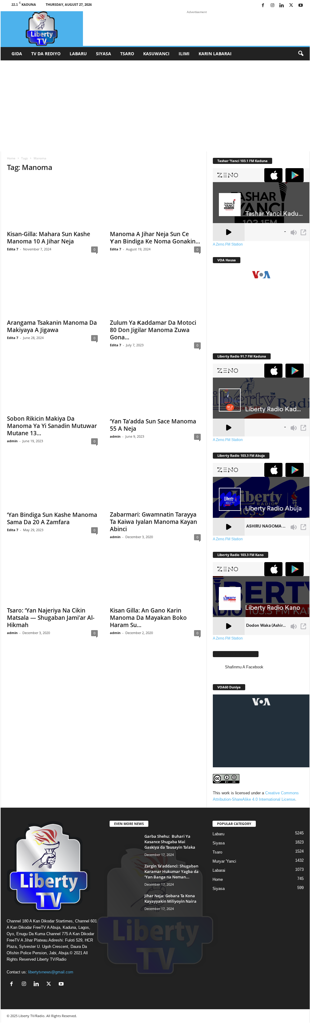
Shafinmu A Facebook (235, 654)
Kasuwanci (156, 53)
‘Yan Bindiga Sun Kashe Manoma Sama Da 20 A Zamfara (52, 518)
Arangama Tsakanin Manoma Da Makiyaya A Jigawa (52, 326)
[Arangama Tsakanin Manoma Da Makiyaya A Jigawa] (52, 291)
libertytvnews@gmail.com (50, 972)
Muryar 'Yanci (224, 861)
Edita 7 (12, 249)
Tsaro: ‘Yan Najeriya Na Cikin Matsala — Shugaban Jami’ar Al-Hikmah (50, 617)
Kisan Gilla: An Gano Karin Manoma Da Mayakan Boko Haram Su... (148, 617)
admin (12, 441)
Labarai (219, 870)
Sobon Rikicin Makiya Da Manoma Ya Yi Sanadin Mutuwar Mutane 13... (52, 426)
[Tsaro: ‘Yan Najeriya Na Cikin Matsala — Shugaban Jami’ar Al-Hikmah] (52, 579)
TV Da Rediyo (46, 53)
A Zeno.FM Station (228, 244)
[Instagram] (272, 5)
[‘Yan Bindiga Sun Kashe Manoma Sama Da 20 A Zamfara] (52, 483)
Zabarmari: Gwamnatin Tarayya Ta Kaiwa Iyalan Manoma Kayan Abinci (153, 522)
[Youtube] (300, 5)
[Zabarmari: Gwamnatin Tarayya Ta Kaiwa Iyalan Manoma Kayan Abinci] (155, 483)
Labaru (78, 53)
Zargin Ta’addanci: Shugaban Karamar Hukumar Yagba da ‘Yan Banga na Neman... (171, 871)
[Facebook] (263, 5)
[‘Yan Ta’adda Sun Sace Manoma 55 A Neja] (155, 388)
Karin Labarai (215, 53)
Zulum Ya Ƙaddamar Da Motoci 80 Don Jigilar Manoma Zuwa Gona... (153, 330)
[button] (300, 53)
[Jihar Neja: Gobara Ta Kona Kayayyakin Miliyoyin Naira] (125, 904)
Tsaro (127, 53)
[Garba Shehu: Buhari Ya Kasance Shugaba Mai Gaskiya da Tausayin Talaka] (125, 844)
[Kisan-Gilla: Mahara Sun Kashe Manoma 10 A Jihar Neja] (52, 202)
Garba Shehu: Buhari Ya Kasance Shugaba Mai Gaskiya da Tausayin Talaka (169, 841)
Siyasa (103, 53)
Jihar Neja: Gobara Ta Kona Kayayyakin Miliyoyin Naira (170, 898)
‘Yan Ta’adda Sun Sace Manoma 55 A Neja (153, 425)
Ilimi (184, 53)
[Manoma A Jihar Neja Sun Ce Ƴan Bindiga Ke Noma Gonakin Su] (155, 202)
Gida (17, 53)
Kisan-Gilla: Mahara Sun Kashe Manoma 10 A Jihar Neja (48, 237)
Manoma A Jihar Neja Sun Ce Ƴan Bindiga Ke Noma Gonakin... (155, 237)
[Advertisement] (155, 105)
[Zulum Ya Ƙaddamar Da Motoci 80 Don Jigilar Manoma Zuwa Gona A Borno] (155, 291)
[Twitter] (291, 5)
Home (11, 158)
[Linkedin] (281, 5)
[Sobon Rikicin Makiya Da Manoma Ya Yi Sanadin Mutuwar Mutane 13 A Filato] (52, 387)
